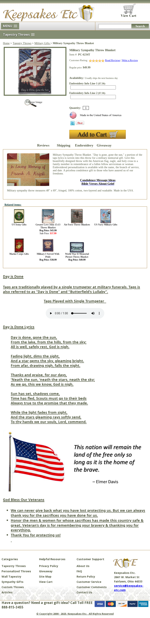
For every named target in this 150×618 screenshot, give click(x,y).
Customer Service (89, 582)
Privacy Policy (48, 566)
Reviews (43, 145)
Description (23, 145)
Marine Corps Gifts (19, 254)
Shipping (63, 145)
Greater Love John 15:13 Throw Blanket (48, 226)
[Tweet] (72, 124)
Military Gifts (42, 43)
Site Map (45, 576)
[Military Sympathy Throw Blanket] (35, 93)
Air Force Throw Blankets (77, 224)
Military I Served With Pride (48, 255)
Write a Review (130, 60)
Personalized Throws (16, 571)
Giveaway (104, 145)
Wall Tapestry (11, 576)
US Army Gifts (19, 224)
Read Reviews (112, 60)
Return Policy (86, 576)
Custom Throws (13, 587)
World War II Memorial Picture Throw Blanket (77, 255)
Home (6, 43)
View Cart (46, 582)
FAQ (79, 571)
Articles (7, 592)
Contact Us (84, 592)
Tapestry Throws (22, 43)
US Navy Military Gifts (105, 224)
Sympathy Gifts (12, 582)
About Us (83, 566)
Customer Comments (92, 587)
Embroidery (84, 145)
